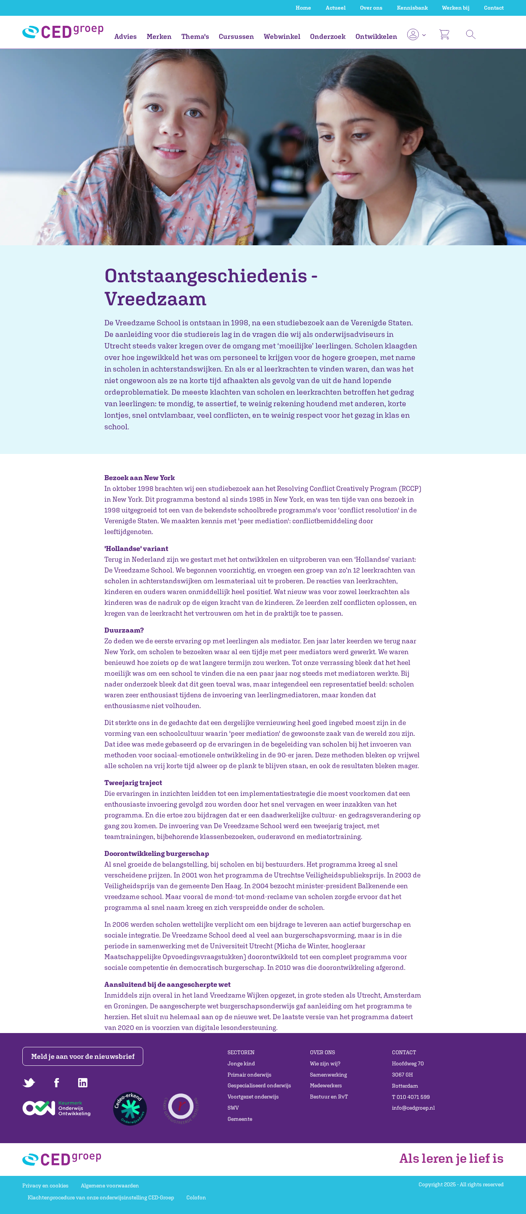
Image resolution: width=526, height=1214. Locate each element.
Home (303, 8)
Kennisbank (412, 8)
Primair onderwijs (249, 1075)
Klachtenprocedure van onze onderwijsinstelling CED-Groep (101, 1197)
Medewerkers (326, 1085)
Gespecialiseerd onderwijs (259, 1085)
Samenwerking (328, 1075)
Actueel (336, 8)
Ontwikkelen (376, 36)
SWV (233, 1108)
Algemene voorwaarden (110, 1185)
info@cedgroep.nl (413, 1108)
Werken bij (455, 8)
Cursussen (236, 36)
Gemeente (240, 1119)
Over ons (371, 8)
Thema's (195, 36)
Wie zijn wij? (325, 1063)
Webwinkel (282, 36)
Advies (125, 36)
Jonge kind (241, 1063)
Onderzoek (327, 36)
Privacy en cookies (45, 1185)
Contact (494, 8)
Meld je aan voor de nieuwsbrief (83, 1056)
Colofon (196, 1197)
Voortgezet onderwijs (253, 1096)
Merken (159, 36)
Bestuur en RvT (329, 1096)
